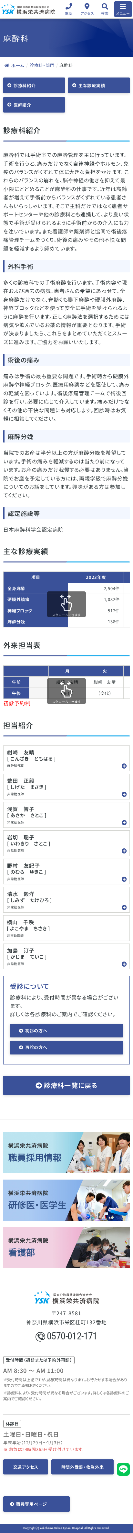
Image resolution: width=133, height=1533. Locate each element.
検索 (104, 13)
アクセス (87, 13)
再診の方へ (36, 1047)
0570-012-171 (72, 1336)
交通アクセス (25, 1467)
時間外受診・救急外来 (82, 1467)
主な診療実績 (91, 85)
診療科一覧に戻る (71, 1085)
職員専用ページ (31, 1504)
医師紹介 (22, 105)
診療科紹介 (25, 85)
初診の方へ (36, 1030)
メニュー (123, 13)
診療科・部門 (42, 65)
